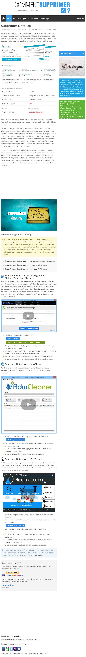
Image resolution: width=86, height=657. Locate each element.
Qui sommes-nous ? (36, 654)
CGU (46, 654)
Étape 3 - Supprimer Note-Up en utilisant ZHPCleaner (26, 269)
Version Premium (13, 338)
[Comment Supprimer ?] (42, 4)
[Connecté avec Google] (8, 650)
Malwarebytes (9, 112)
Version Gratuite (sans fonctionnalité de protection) (25, 342)
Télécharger (45, 18)
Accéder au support (36, 555)
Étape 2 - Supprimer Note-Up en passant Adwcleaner (26, 265)
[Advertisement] (29, 183)
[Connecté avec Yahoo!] (15, 650)
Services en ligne (19, 18)
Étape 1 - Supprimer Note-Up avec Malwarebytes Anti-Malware (30, 261)
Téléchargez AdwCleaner (15, 440)
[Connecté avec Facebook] (4, 650)
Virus (9, 18)
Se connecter (79, 18)
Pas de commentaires (48, 29)
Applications (33, 18)
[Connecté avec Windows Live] (19, 650)
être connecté (14, 639)
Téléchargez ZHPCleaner (15, 526)
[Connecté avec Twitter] (11, 650)
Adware (34, 29)
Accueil (3, 18)
